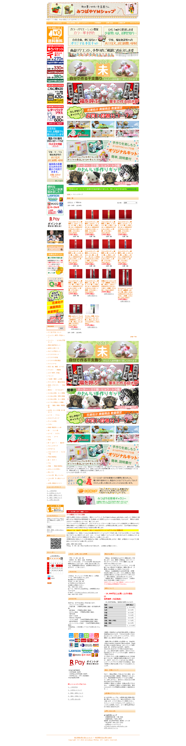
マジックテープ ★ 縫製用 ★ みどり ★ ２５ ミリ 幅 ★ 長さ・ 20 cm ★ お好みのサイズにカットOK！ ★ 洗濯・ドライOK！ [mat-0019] (92, 227)
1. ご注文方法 (52, 491)
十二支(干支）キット (54, 332)
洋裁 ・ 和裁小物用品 (55, 466)
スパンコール (52, 363)
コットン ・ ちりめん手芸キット (56, 341)
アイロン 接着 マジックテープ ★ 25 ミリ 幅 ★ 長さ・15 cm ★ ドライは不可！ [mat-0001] (92, 319)
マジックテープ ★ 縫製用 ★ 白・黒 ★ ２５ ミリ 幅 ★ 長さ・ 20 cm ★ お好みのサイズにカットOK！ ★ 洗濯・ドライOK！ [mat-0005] (92, 286)
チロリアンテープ (53, 418)
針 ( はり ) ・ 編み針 (56, 443)
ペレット (51, 376)
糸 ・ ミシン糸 (53, 430)
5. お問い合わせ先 (53, 500)
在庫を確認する (92, 295)
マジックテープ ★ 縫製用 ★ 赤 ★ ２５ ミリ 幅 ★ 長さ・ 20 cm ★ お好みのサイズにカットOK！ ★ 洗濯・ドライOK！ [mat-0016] (75, 256)
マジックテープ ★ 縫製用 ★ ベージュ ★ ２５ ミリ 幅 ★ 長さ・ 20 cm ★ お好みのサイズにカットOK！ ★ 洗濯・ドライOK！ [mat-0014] (92, 256)
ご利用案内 (97, 23)
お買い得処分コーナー (55, 483)
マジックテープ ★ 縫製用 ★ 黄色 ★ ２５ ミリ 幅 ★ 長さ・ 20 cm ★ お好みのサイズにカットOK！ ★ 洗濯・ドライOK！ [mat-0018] (108, 227)
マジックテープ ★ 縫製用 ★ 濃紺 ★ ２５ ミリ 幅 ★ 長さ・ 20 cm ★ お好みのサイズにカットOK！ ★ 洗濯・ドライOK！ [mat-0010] (75, 286)
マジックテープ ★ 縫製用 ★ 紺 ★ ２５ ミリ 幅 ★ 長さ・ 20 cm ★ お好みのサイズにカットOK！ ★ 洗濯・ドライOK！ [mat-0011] (125, 256)
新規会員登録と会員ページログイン (78, 23)
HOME (69, 194)
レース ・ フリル (54, 415)
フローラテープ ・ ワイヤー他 (56, 453)
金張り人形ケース (53, 348)
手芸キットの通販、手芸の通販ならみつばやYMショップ (64, 19)
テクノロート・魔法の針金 (56, 382)
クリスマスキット (53, 354)
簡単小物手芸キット (54, 345)
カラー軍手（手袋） (54, 373)
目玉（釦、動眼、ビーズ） (56, 366)
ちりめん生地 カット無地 (56, 399)
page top (133, 336)
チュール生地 (52, 421)
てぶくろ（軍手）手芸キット (56, 336)
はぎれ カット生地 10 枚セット (56, 411)
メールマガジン (52, 515)
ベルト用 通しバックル (55, 475)
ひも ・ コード (53, 436)
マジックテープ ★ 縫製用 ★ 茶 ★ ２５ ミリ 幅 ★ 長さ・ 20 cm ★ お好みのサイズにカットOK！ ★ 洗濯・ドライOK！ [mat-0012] (108, 256)
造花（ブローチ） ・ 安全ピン (56, 386)
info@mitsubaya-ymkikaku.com (86, 592)
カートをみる (57, 23)
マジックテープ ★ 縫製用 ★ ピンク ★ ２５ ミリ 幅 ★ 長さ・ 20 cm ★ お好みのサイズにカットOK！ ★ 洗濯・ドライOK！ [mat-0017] (125, 227)
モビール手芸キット (54, 351)
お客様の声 (121, 23)
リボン (50, 424)
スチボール (51, 449)
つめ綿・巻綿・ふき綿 (55, 379)
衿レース (51, 472)
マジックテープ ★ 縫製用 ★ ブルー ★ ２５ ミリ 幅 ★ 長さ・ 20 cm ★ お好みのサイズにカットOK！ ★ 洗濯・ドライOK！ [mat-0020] (75, 227)
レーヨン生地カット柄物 (55, 402)
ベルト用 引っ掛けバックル (56, 479)
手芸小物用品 (52, 457)
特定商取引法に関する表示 (103, 737)
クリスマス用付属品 (54, 360)
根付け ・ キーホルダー (56, 390)
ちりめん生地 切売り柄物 (56, 396)
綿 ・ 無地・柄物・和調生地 (56, 406)
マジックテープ (53, 446)
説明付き (70, 202)
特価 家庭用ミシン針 (54, 427)
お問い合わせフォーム (111, 728)
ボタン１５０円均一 (54, 469)
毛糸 (49, 439)
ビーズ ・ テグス (54, 433)
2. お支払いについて (54, 493)
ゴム (49, 463)
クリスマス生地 (53, 357)
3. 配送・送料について (54, 495)
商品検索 (51, 326)
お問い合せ (109, 23)
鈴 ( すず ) (52, 460)
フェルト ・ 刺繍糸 (54, 370)
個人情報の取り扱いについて (83, 737)
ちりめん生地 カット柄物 (56, 393)
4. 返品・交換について (54, 497)
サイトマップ (134, 23)
